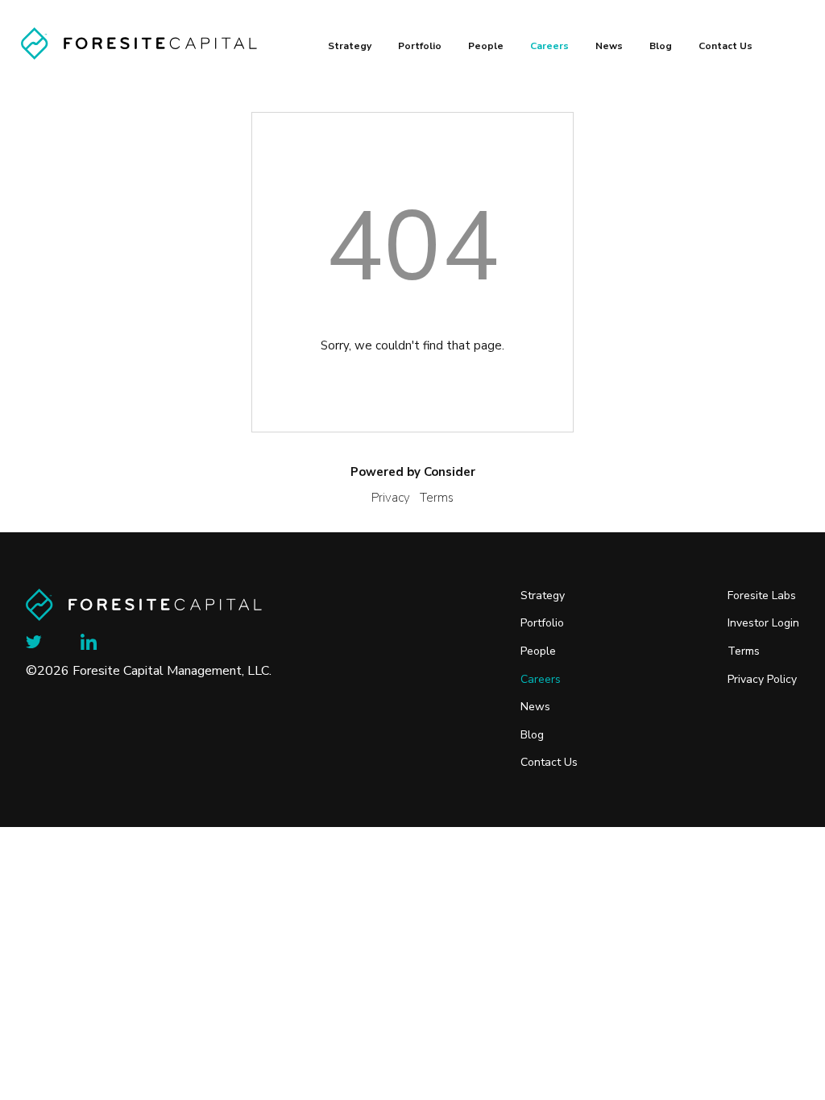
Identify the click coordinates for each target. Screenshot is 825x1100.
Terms (437, 498)
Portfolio (420, 45)
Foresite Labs (762, 596)
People (486, 45)
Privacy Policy (762, 679)
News (609, 45)
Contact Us (725, 45)
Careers (549, 45)
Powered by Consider (412, 472)
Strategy (349, 45)
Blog (660, 45)
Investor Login (763, 623)
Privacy (390, 498)
